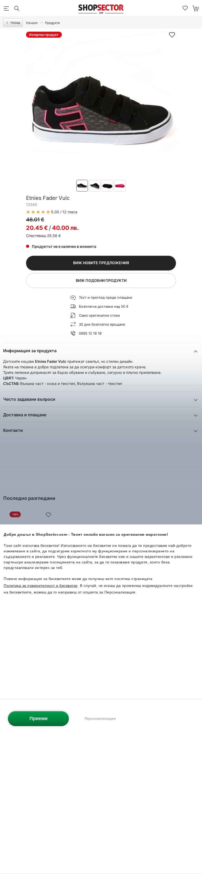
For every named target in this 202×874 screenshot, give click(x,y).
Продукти (52, 23)
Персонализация (100, 718)
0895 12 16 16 (90, 333)
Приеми (38, 718)
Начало (32, 23)
